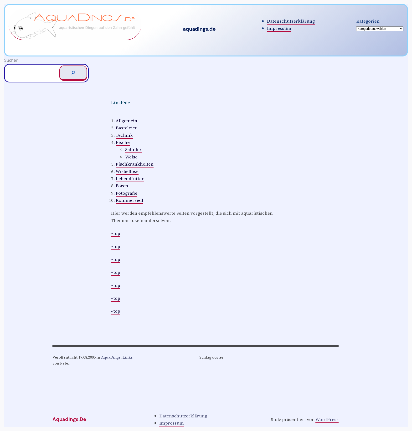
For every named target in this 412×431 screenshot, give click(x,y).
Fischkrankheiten (135, 164)
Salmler (133, 149)
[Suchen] (73, 73)
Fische (123, 142)
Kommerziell (129, 200)
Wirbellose (127, 171)
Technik (124, 135)
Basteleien (127, 128)
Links (128, 357)
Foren (122, 186)
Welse (131, 157)
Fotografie (126, 193)
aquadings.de (199, 29)
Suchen (11, 60)
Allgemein (126, 120)
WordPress (327, 419)
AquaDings (111, 357)
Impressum (279, 28)
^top (115, 233)
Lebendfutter (130, 178)
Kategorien (368, 21)
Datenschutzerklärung (291, 21)
